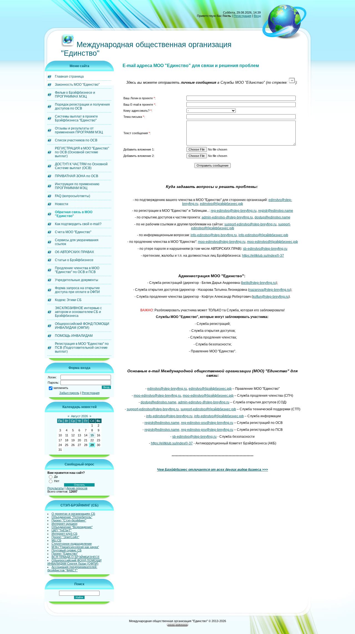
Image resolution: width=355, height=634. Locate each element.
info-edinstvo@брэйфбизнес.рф (263, 235)
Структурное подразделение (72, 543)
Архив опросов (76, 488)
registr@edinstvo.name (275, 211)
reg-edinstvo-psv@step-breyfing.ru (207, 430)
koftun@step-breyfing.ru (271, 297)
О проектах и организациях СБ (73, 513)
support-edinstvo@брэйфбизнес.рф (208, 409)
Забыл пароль (69, 392)
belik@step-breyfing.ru (259, 283)
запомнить (60, 387)
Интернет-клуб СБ (64, 533)
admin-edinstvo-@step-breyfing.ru (227, 217)
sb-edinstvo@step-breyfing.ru (265, 249)
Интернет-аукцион (64, 523)
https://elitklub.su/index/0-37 (263, 256)
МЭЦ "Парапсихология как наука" (75, 547)
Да (56, 476)
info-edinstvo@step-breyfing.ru (214, 235)
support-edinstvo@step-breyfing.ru (250, 224)
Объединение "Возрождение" (72, 527)
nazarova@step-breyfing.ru (269, 290)
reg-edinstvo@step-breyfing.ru (234, 211)
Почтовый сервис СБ (67, 550)
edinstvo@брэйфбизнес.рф (221, 204)
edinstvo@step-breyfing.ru (167, 389)
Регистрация (242, 15)
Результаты (55, 488)
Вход (257, 15)
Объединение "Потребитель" (72, 517)
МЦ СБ (56, 540)
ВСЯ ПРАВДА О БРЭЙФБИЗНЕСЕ (76, 557)
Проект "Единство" (65, 553)
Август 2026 (79, 416)
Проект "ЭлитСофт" (65, 537)
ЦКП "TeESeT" (62, 530)
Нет (56, 481)
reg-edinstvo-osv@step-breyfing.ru (207, 423)
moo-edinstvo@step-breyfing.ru (221, 242)
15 (92, 435)
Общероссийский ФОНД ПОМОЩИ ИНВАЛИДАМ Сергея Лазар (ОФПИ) (74, 562)
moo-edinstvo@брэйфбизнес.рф (272, 242)
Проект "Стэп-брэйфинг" (69, 520)
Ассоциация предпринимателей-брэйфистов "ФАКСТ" (72, 568)
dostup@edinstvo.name (272, 217)
